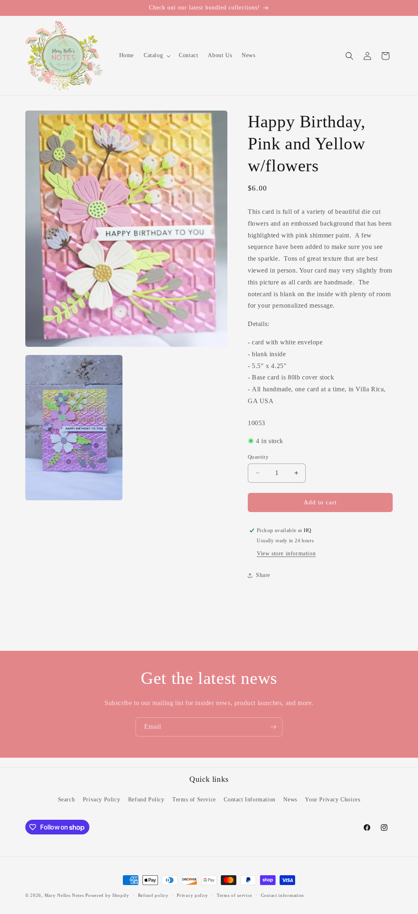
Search (66, 799)
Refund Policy (146, 799)
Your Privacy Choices (332, 799)
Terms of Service (194, 799)
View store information (286, 553)
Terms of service (234, 895)
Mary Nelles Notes (64, 895)
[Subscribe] (273, 727)
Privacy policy (192, 895)
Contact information (282, 895)
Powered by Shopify (107, 895)
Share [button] (263, 575)
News (290, 799)
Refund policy (153, 895)
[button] (156, 55)
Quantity (258, 457)
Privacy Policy (101, 799)
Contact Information (249, 799)
